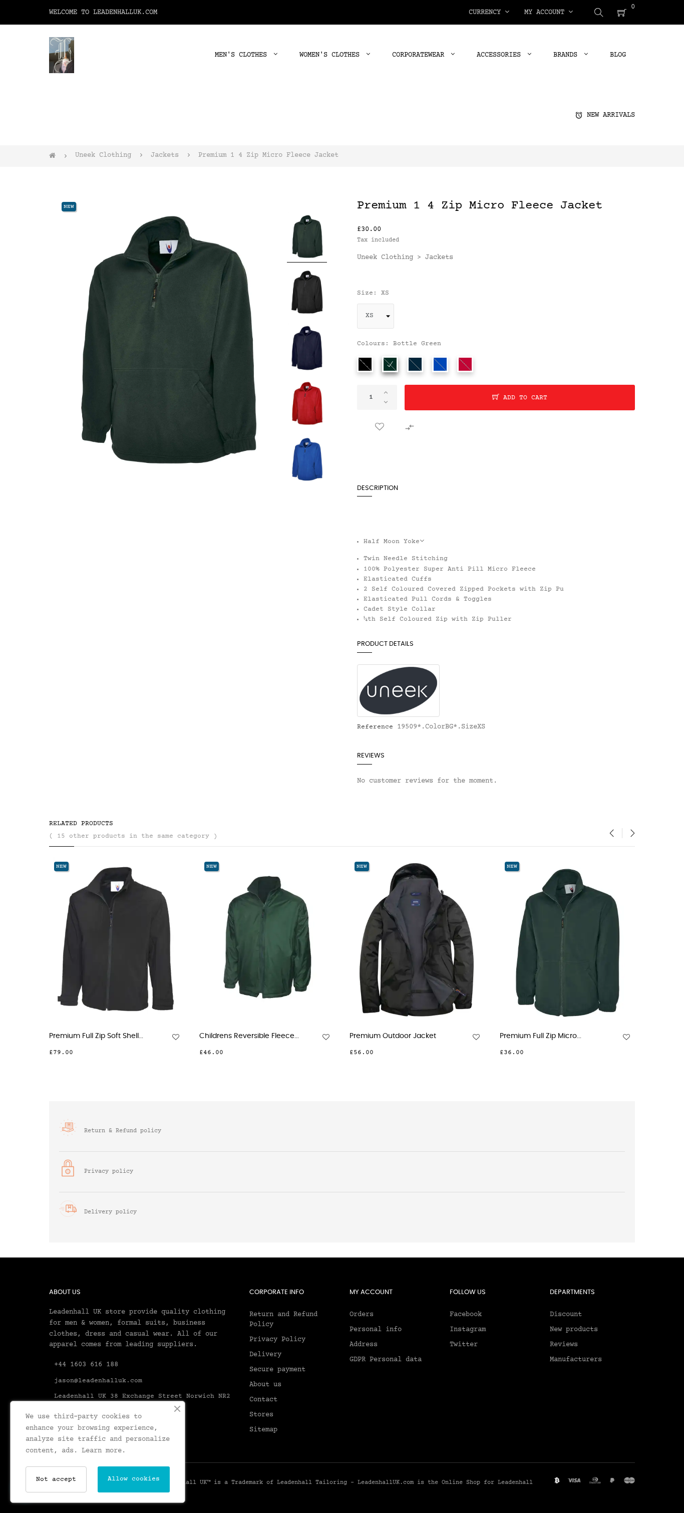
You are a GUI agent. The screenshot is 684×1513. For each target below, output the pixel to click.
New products (574, 1330)
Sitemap (263, 1430)
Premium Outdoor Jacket (393, 1036)
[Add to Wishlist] (380, 427)
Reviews (564, 1345)
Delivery (265, 1355)
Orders (362, 1315)
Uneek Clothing (385, 258)
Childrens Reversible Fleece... (249, 1036)
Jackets (439, 258)
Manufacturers (576, 1360)
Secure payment (277, 1370)
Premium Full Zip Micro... (540, 1036)
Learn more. (104, 1451)
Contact (263, 1400)
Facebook (466, 1315)
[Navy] (415, 364)
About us (265, 1385)
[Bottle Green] (390, 364)
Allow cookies (134, 1478)
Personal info (376, 1330)
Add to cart (523, 397)
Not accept (56, 1479)
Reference (375, 726)
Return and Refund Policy (283, 1320)
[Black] (365, 364)
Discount (566, 1315)
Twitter (464, 1345)
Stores (261, 1415)
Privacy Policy (277, 1340)
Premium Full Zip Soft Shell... (96, 1036)
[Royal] (440, 364)
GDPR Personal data (386, 1360)
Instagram (468, 1330)
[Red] (465, 364)
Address (364, 1345)
